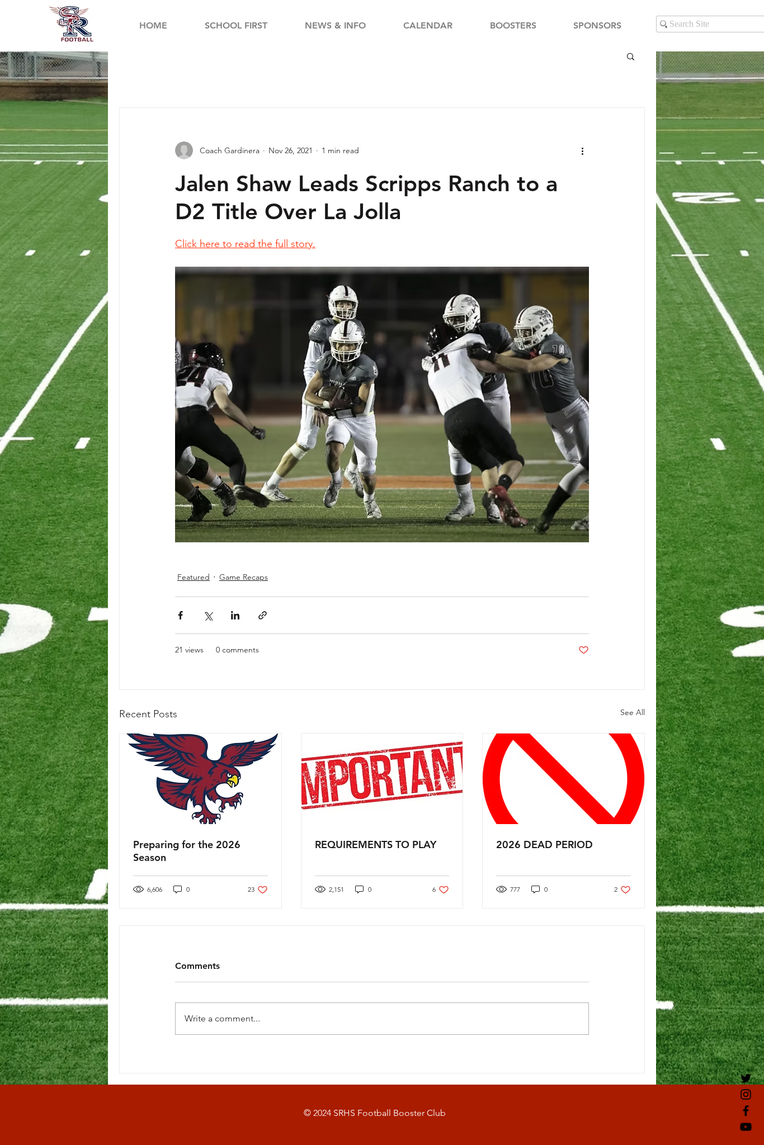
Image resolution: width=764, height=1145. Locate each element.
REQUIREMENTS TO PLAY (375, 844)
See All (632, 712)
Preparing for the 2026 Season (186, 851)
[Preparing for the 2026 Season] (200, 779)
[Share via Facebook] (180, 615)
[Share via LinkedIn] (235, 615)
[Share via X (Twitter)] (207, 615)
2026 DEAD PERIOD (544, 844)
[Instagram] (746, 1094)
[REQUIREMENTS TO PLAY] (382, 779)
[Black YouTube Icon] (746, 1127)
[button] (630, 55)
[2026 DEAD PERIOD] (563, 779)
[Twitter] (746, 1078)
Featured (193, 577)
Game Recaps (243, 577)
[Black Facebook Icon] (746, 1111)
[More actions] (582, 150)
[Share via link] (262, 615)
